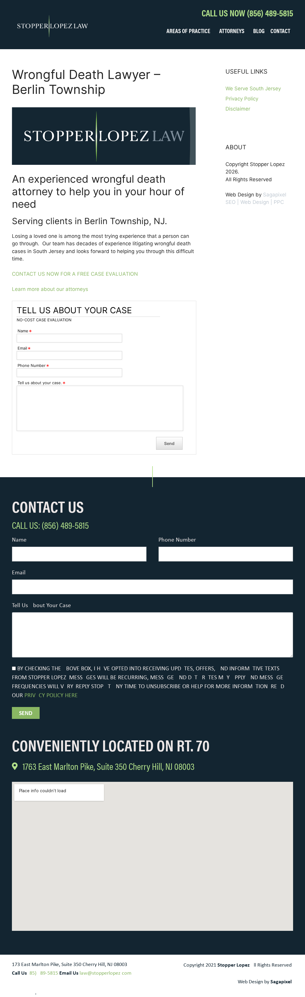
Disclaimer (237, 109)
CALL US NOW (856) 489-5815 (247, 12)
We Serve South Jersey (253, 89)
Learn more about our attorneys (50, 289)
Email (19, 573)
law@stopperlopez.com (105, 973)
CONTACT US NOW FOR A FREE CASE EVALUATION (75, 274)
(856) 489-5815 (43, 973)
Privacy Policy (241, 99)
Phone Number (177, 540)
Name (19, 540)
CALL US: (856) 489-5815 (50, 524)
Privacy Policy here (51, 696)
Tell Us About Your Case (41, 606)
